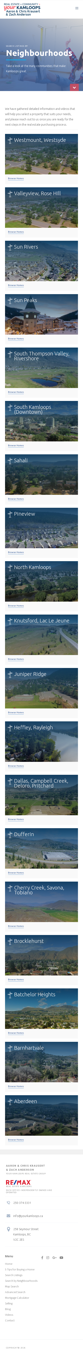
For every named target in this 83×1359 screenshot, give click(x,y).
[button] (77, 7)
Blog (8, 1309)
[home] (20, 9)
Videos (9, 1315)
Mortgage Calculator (17, 1298)
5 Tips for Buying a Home (19, 1269)
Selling (8, 1303)
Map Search (12, 1286)
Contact (10, 1320)
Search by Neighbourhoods (21, 1281)
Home (8, 1264)
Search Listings (13, 1275)
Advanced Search (15, 1292)
